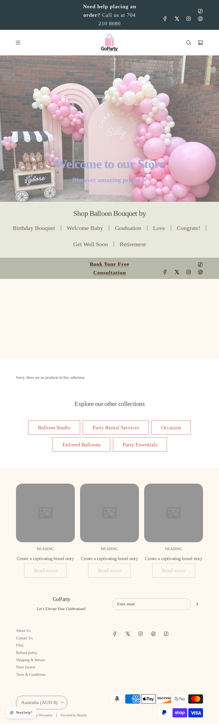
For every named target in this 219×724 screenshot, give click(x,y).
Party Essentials (140, 444)
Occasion (171, 427)
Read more (45, 570)
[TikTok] (200, 11)
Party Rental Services (115, 427)
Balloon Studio (54, 427)
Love (159, 228)
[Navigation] (18, 42)
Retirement (133, 244)
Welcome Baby (85, 228)
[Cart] (200, 42)
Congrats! (188, 228)
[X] (177, 18)
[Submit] (197, 604)
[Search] (188, 42)
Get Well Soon (90, 244)
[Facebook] (165, 18)
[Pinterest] (200, 18)
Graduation (128, 228)
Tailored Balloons (81, 444)
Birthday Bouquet (34, 228)
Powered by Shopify (74, 715)
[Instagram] (188, 18)
